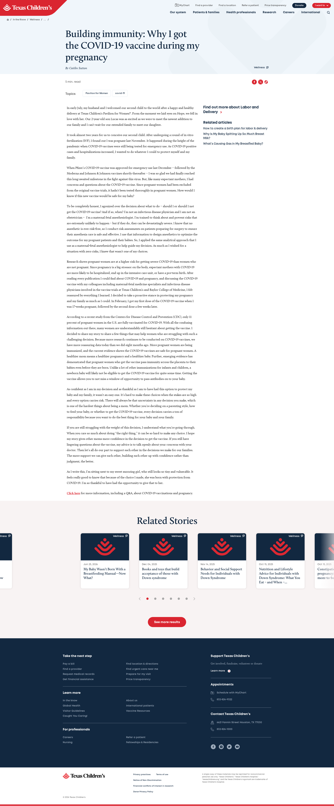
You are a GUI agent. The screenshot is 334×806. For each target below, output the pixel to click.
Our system (178, 12)
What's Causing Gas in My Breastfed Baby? (233, 143)
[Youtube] (237, 746)
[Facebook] (213, 746)
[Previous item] (141, 599)
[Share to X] (260, 82)
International (310, 12)
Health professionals (241, 12)
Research (269, 12)
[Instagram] (221, 746)
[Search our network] (328, 12)
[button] (266, 82)
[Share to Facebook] (254, 82)
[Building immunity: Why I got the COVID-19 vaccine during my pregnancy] (33, 8)
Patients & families (206, 12)
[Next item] (193, 599)
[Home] (8, 20)
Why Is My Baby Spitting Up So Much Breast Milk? (233, 136)
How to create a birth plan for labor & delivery (235, 128)
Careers (288, 12)
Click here (73, 493)
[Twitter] (229, 746)
